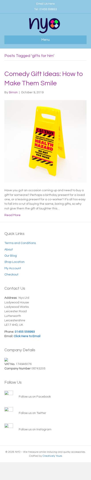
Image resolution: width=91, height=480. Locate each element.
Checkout (11, 274)
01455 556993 (48, 9)
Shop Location (14, 261)
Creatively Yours (52, 456)
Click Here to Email (26, 336)
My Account (12, 268)
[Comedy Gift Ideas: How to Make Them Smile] (45, 141)
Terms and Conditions (20, 243)
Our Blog (10, 255)
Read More (12, 215)
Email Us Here (45, 3)
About (8, 249)
